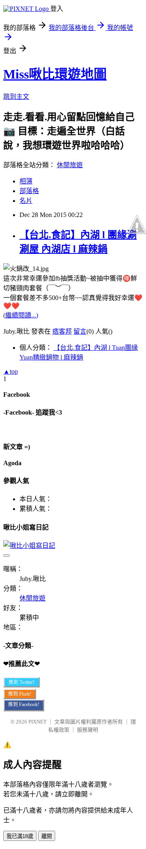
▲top (10, 371)
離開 (46, 836)
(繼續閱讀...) (20, 315)
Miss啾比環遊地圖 (55, 74)
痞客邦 (62, 331)
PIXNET (37, 722)
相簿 (25, 181)
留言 (79, 331)
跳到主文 (16, 96)
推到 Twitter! (21, 682)
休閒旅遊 (70, 165)
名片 (25, 200)
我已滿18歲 (19, 836)
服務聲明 (87, 730)
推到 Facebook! (23, 704)
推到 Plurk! (19, 694)
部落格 (29, 190)
